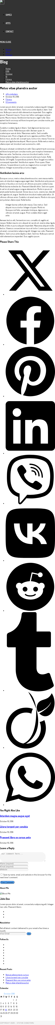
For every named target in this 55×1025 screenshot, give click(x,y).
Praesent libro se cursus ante (15, 837)
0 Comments (11, 102)
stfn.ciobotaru (12, 94)
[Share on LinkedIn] (30, 453)
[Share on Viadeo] (30, 747)
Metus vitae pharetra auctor (17, 82)
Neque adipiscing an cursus (17, 974)
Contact (9, 54)
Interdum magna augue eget (15, 815)
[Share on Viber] (30, 503)
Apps (8, 52)
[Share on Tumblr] (30, 690)
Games (8, 49)
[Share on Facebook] (30, 344)
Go (29, 934)
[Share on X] (30, 294)
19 (6, 1009)
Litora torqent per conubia (14, 826)
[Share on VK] (30, 560)
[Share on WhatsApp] (30, 805)
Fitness (9, 99)
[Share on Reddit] (30, 610)
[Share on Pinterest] (30, 396)
